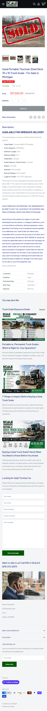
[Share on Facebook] (30, 117)
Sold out (23, 108)
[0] (43, 4)
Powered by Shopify (8, 706)
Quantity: (5, 101)
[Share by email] (43, 117)
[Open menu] (3, 4)
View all (42, 309)
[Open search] (34, 4)
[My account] (38, 4)
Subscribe (9, 664)
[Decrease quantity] (12, 100)
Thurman (5, 86)
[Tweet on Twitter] (39, 117)
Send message (13, 553)
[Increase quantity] (24, 100)
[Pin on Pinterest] (35, 117)
